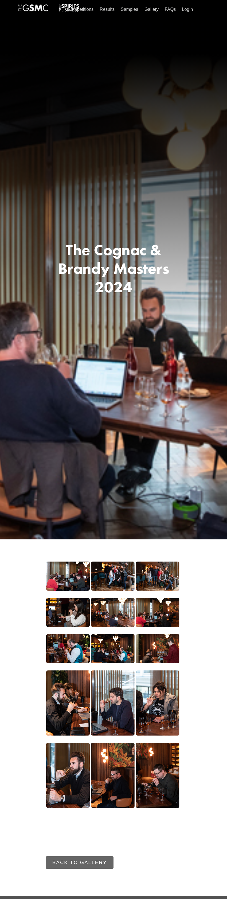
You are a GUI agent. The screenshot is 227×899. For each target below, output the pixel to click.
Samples (129, 9)
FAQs (170, 9)
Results (107, 9)
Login (187, 9)
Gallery (152, 9)
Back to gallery (79, 862)
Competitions (81, 9)
